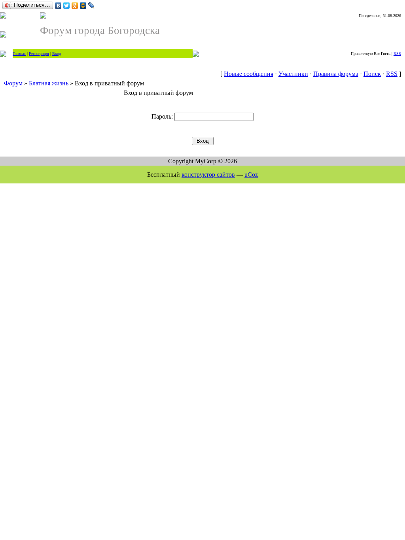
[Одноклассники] (75, 5)
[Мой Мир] (83, 5)
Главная (19, 53)
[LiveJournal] (91, 5)
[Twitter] (66, 5)
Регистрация (39, 53)
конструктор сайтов (208, 174)
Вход (56, 53)
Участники (293, 73)
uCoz (251, 174)
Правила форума (335, 73)
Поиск (372, 73)
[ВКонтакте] (58, 5)
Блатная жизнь (48, 83)
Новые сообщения (248, 73)
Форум (13, 83)
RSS (397, 53)
